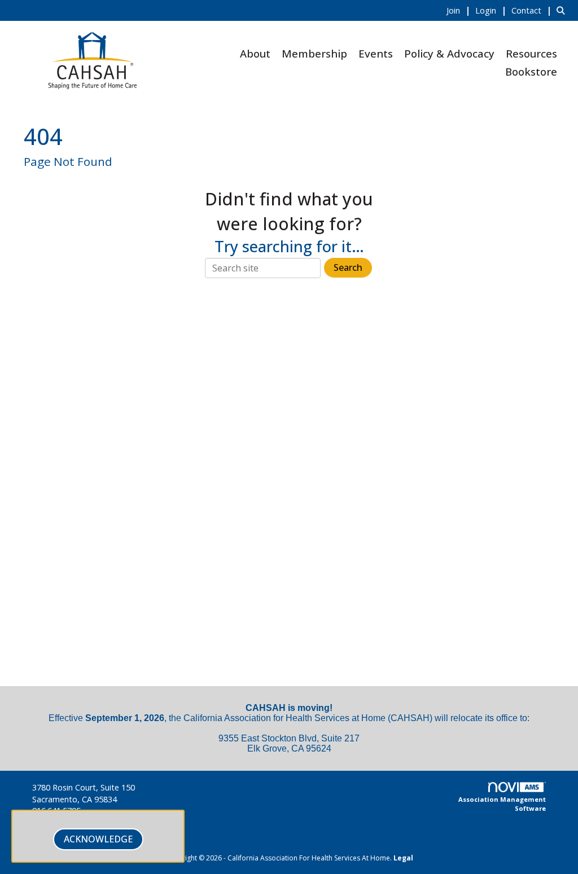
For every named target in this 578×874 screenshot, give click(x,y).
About (255, 53)
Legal (403, 858)
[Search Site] (563, 10)
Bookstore (531, 71)
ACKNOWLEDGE (98, 839)
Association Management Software (502, 803)
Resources (531, 53)
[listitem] (459, 10)
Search (348, 267)
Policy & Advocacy (449, 53)
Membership (314, 53)
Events (375, 53)
